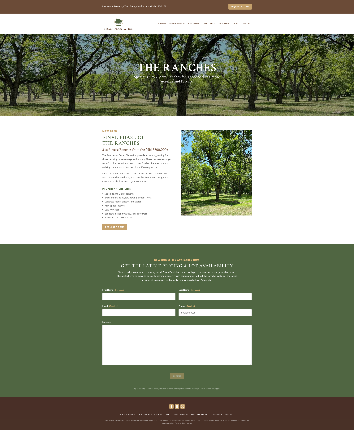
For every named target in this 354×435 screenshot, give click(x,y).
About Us (207, 23)
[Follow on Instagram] (177, 406)
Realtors (224, 23)
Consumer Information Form (190, 414)
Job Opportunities (221, 414)
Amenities (193, 23)
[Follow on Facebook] (171, 406)
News (236, 23)
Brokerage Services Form (154, 414)
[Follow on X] (182, 406)
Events (162, 23)
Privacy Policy (127, 414)
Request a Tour (240, 6)
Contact (247, 23)
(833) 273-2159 (158, 6)
